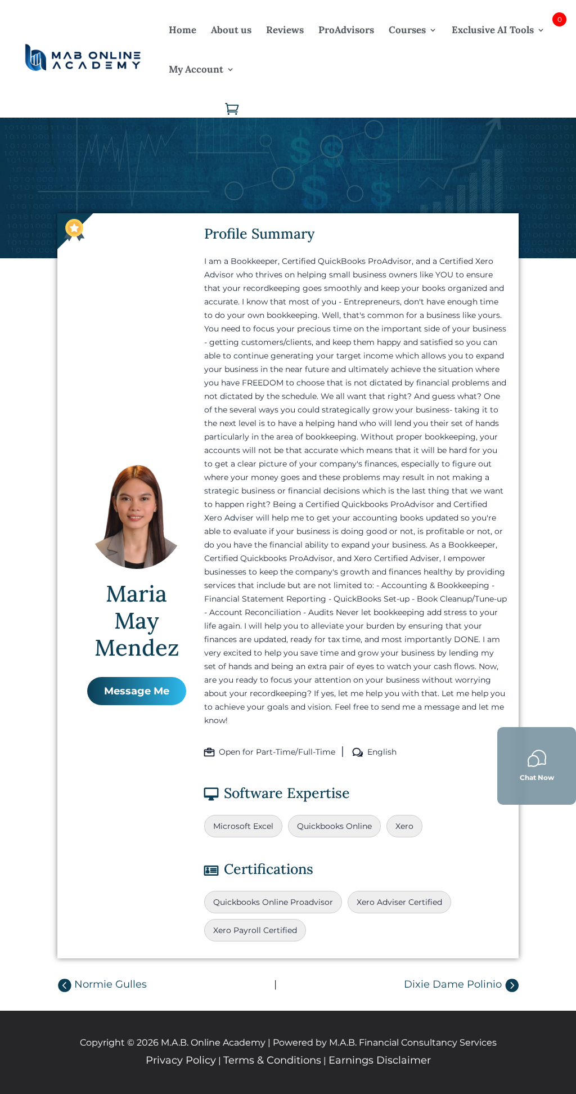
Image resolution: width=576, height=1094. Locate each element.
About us (231, 30)
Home (182, 30)
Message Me (136, 691)
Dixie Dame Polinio (453, 984)
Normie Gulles (110, 984)
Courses (407, 30)
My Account (196, 69)
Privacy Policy (181, 1060)
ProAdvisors (346, 30)
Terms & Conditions (272, 1060)
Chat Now (537, 777)
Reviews (285, 30)
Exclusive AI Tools (493, 30)
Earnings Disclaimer (379, 1060)
